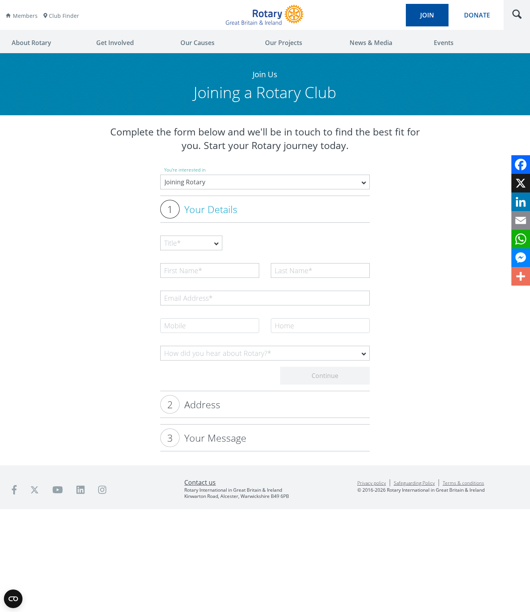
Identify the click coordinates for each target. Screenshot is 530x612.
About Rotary (31, 42)
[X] (520, 183)
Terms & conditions (463, 483)
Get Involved (115, 42)
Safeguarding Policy (414, 483)
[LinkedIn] (520, 201)
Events (444, 42)
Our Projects (283, 42)
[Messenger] (520, 257)
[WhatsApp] (520, 239)
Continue (325, 375)
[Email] (520, 220)
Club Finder (64, 15)
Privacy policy (371, 483)
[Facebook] (520, 164)
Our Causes (197, 42)
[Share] (520, 276)
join (427, 15)
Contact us (200, 482)
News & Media (371, 42)
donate (477, 15)
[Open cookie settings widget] (13, 598)
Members (25, 15)
